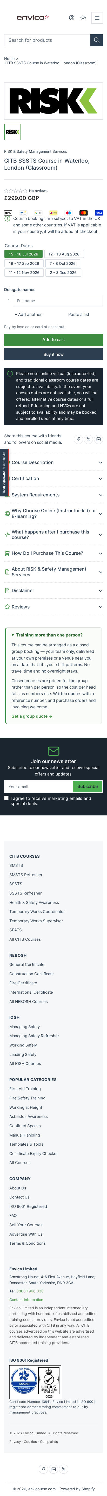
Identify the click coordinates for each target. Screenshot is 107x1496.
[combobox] (53, 40)
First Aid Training (25, 1088)
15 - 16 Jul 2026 (23, 254)
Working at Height (25, 1107)
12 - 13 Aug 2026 (64, 254)
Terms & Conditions (27, 1243)
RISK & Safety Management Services (35, 151)
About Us (17, 1188)
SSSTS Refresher (25, 893)
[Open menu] (97, 18)
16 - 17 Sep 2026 (24, 263)
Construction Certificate (31, 973)
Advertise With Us (26, 1234)
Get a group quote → (31, 716)
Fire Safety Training (27, 1098)
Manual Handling (24, 1135)
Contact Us (19, 1197)
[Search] (97, 40)
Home (9, 58)
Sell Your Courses (26, 1224)
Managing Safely (24, 1026)
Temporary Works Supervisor (36, 920)
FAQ (13, 1215)
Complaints (49, 1441)
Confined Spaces (25, 1125)
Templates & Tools (26, 1144)
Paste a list (78, 314)
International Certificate (31, 992)
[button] (16, 191)
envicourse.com (42, 1489)
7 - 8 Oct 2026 (63, 263)
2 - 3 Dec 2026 (63, 272)
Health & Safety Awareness (34, 902)
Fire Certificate (23, 982)
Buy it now (54, 354)
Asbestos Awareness (28, 1116)
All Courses (20, 1162)
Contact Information (26, 1299)
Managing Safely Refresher (34, 1035)
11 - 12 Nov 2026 (24, 272)
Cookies (30, 1441)
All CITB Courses (25, 939)
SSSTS (15, 883)
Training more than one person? (49, 635)
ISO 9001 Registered (28, 1206)
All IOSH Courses (25, 1063)
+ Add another (28, 314)
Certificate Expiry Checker (33, 1153)
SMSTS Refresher (26, 874)
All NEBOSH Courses (28, 1001)
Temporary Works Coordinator (37, 911)
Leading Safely (22, 1054)
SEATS (15, 929)
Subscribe (87, 786)
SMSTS (16, 865)
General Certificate (26, 964)
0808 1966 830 (30, 1291)
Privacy (15, 1441)
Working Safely (23, 1045)
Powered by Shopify (77, 1489)
